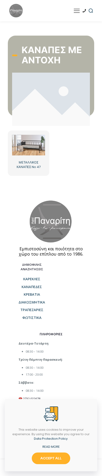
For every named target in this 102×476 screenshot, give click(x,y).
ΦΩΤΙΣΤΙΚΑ (32, 317)
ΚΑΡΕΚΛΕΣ (31, 278)
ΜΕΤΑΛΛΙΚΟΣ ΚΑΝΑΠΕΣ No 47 (29, 164)
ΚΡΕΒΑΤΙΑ (32, 294)
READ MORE (51, 446)
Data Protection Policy (51, 438)
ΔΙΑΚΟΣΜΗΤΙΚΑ (32, 302)
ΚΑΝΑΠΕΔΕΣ (32, 286)
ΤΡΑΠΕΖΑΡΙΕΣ (31, 309)
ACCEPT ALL (51, 458)
